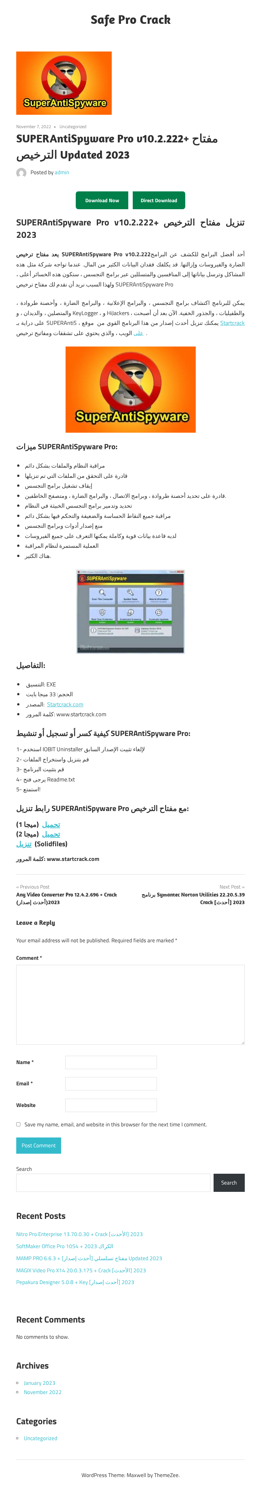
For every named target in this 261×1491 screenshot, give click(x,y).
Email (24, 1083)
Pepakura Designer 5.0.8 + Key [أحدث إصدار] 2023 (75, 1282)
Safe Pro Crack (131, 19)
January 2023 (39, 1383)
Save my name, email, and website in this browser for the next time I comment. (116, 1124)
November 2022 (43, 1392)
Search (24, 1169)
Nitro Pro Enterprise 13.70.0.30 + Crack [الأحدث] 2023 (79, 1234)
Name (25, 1062)
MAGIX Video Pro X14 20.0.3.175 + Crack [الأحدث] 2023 (81, 1270)
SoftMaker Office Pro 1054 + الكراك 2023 (64, 1246)
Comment (29, 958)
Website (26, 1105)
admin (62, 172)
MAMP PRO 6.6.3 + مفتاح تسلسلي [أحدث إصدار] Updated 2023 (89, 1258)
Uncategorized (40, 1438)
